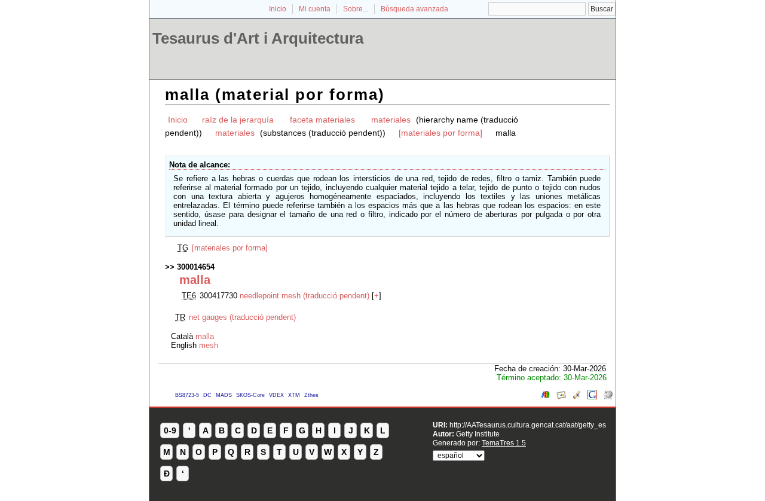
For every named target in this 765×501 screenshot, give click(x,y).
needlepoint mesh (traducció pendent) (304, 295)
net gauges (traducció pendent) (242, 317)
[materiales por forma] (440, 133)
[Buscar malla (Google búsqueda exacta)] (592, 396)
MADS (224, 395)
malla (204, 336)
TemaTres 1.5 (504, 443)
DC (207, 395)
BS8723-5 (187, 395)
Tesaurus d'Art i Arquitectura (257, 38)
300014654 (196, 266)
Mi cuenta (315, 9)
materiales (391, 119)
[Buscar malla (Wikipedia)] (608, 396)
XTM (294, 395)
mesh (208, 345)
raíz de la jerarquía (238, 119)
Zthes (311, 395)
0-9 (170, 430)
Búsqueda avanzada (414, 9)
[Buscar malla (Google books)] (545, 396)
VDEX (276, 395)
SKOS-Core (250, 395)
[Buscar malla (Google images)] (561, 396)
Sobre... (355, 9)
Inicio (277, 9)
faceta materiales (322, 119)
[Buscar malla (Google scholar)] (577, 396)
